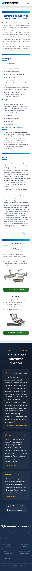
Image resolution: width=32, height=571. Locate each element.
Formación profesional (24, 553)
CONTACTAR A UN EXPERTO (16, 289)
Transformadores (7, 553)
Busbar (24, 556)
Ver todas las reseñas (16, 510)
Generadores (7, 556)
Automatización (25, 549)
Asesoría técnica (25, 544)
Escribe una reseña (16, 506)
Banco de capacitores (7, 549)
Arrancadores (7, 551)
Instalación (24, 546)
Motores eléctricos (7, 544)
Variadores (7, 546)
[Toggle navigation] (28, 3)
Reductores (7, 558)
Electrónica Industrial (24, 551)
